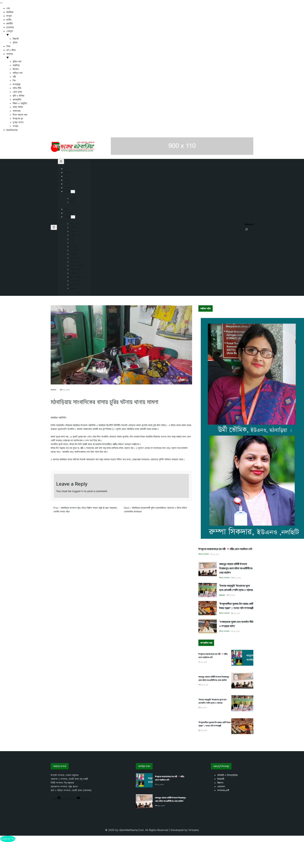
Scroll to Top (8, 838)
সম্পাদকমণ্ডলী (223, 790)
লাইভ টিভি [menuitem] (17, 88)
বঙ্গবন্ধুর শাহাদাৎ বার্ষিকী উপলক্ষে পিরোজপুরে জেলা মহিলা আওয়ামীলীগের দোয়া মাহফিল (235, 568)
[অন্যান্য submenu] (73, 217)
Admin (53, 389)
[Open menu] (54, 227)
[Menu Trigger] (1, 2)
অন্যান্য (67, 216)
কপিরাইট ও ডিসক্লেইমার (227, 775)
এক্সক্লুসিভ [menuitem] (17, 99)
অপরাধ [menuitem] (15, 126)
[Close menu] (61, 161)
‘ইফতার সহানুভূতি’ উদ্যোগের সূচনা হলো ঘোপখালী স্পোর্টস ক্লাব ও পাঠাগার (236, 588)
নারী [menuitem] (14, 76)
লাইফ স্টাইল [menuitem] (18, 107)
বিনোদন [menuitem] (16, 69)
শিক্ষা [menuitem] (8, 46)
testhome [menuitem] (12, 129)
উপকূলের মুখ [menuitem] (18, 118)
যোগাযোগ (221, 786)
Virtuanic (193, 830)
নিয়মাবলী (220, 778)
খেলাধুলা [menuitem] (9, 32)
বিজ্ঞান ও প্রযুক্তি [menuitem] (20, 103)
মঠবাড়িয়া (57, 394)
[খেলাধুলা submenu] (73, 191)
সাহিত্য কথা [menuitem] (17, 72)
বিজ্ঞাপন (220, 782)
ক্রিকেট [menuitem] (16, 38)
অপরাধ (52, 394)
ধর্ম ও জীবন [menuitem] (11, 50)
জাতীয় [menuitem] (8, 19)
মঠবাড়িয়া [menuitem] (9, 12)
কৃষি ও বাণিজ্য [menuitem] (18, 95)
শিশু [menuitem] (14, 80)
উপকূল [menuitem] (9, 15)
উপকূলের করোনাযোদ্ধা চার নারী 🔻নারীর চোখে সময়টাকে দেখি (225, 549)
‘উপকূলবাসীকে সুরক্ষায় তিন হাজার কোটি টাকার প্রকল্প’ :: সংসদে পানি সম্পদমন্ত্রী (236, 606)
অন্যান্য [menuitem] (9, 55)
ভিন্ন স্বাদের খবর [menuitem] (20, 114)
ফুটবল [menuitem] (15, 42)
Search (249, 224)
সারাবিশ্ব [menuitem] (16, 65)
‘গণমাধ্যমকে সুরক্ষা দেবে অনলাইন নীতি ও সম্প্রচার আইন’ (236, 624)
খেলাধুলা (67, 191)
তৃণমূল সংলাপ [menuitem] (18, 122)
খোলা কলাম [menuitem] (17, 91)
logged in (77, 491)
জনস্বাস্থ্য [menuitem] (16, 84)
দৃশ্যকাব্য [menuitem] (10, 27)
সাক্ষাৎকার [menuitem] (16, 110)
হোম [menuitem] (8, 8)
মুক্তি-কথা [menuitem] (17, 61)
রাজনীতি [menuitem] (9, 23)
